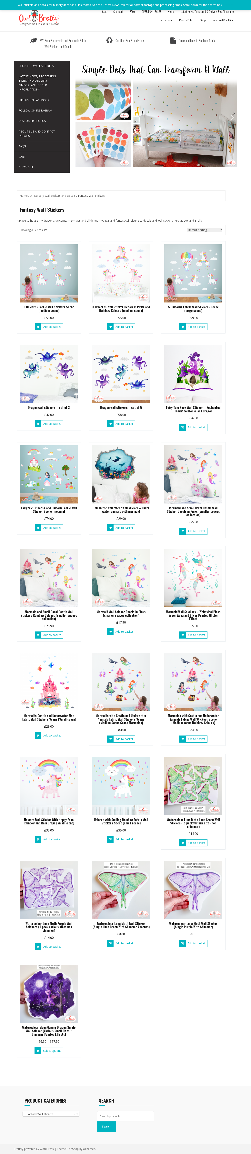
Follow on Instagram (35, 110)
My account (167, 20)
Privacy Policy (186, 20)
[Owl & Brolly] (39, 15)
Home (171, 11)
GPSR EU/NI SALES (151, 11)
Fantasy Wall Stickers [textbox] (49, 1114)
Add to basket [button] (52, 327)
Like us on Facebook (34, 100)
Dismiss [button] (228, 5)
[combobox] (51, 1114)
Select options (52, 1051)
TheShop (73, 1149)
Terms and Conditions (223, 20)
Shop (203, 20)
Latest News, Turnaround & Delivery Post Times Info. (207, 11)
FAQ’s (132, 11)
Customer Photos (32, 121)
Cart (104, 11)
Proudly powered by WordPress (34, 1149)
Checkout (118, 11)
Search (106, 1126)
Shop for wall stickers (36, 66)
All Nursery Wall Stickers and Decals (52, 195)
